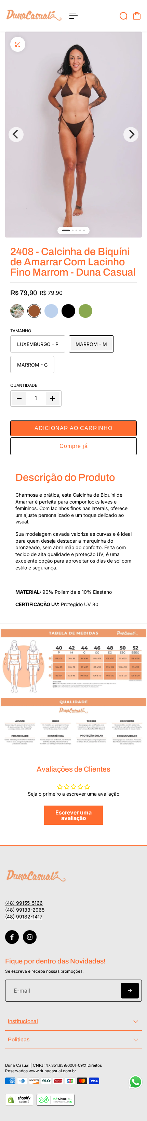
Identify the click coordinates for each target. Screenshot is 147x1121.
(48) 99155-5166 (24, 903)
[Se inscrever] (130, 990)
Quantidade (23, 385)
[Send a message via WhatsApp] (136, 1082)
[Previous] (16, 134)
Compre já (73, 446)
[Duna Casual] (34, 16)
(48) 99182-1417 (23, 917)
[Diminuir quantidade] (19, 398)
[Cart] (137, 16)
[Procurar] (123, 16)
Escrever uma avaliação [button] (73, 815)
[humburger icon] (73, 15)
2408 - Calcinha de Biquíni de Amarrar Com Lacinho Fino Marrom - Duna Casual (73, 262)
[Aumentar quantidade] (52, 398)
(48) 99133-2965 (24, 910)
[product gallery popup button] (73, 135)
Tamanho (20, 330)
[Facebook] (12, 937)
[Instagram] (30, 937)
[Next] (130, 134)
